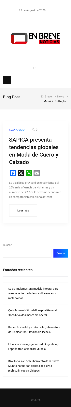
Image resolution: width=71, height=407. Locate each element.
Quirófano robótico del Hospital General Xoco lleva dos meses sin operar (32, 313)
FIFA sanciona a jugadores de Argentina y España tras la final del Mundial (33, 346)
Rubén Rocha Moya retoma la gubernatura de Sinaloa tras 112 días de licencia (34, 330)
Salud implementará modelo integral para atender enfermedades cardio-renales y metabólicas (33, 293)
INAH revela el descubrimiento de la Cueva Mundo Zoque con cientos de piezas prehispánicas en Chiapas (33, 366)
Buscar (7, 245)
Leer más (23, 210)
